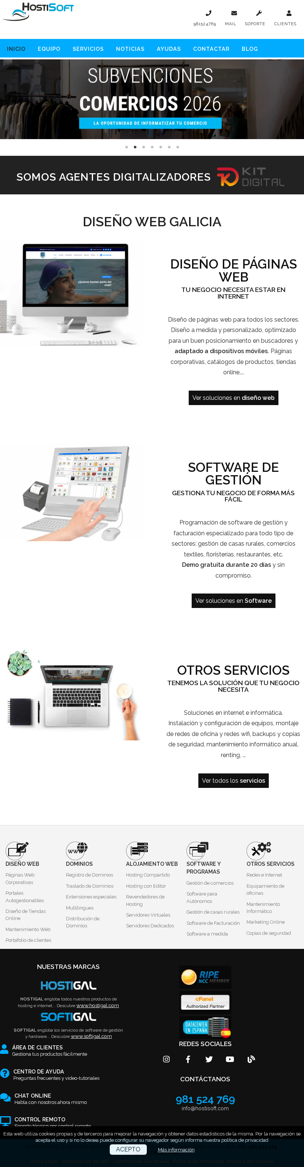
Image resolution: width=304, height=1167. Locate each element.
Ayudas (169, 49)
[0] (126, 147)
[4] (160, 147)
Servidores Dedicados (150, 925)
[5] (169, 147)
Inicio (16, 49)
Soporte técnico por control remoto (52, 1123)
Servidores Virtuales (148, 915)
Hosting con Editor (146, 886)
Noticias (130, 49)
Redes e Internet (264, 875)
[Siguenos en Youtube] (224, 1063)
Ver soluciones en (233, 397)
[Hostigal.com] (68, 985)
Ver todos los (233, 780)
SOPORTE (255, 24)
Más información (176, 1150)
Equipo (49, 49)
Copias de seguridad (269, 933)
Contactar (211, 49)
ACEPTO (128, 1149)
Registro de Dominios (89, 875)
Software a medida (207, 934)
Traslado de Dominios (89, 886)
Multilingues (79, 908)
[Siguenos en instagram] (161, 1063)
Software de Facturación (213, 923)
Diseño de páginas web (233, 271)
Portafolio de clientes (28, 940)
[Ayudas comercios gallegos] (152, 99)
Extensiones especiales (91, 897)
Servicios (88, 49)
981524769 (205, 24)
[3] (152, 147)
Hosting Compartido (148, 875)
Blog (250, 49)
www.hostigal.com (97, 1005)
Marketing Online (266, 922)
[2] (143, 147)
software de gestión (256, 522)
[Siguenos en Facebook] (182, 1063)
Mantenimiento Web (28, 929)
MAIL (230, 24)
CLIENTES (285, 24)
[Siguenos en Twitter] (203, 1063)
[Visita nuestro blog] (245, 1063)
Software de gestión (233, 474)
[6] (178, 147)
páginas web (214, 319)
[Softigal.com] (68, 1017)
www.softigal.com (91, 1036)
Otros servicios (233, 670)
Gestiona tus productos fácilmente (49, 1051)
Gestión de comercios (210, 883)
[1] (135, 147)
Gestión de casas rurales (212, 912)
